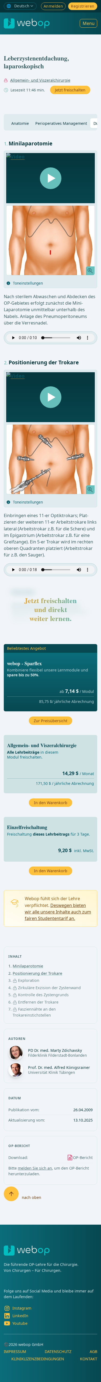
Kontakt (88, 1358)
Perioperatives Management (61, 123)
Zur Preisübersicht (50, 720)
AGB (93, 1351)
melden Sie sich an (35, 1168)
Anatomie (20, 123)
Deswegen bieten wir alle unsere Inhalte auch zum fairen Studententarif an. (58, 911)
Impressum (15, 1351)
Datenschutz (58, 1351)
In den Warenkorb (50, 870)
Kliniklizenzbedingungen (37, 1358)
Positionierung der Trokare (37, 973)
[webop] (27, 23)
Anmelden (53, 6)
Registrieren (82, 6)
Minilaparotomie (28, 966)
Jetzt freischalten (70, 90)
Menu (89, 23)
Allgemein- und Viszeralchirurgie (40, 80)
